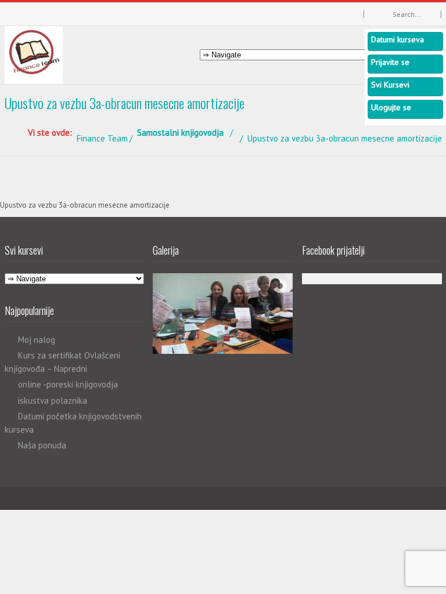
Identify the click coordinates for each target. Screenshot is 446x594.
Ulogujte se (391, 107)
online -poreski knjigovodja (68, 384)
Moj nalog (36, 339)
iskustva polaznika (52, 400)
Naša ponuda (42, 445)
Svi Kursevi (390, 84)
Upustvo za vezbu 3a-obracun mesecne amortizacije (85, 205)
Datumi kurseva (397, 39)
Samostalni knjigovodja (180, 132)
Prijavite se (390, 62)
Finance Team (102, 138)
